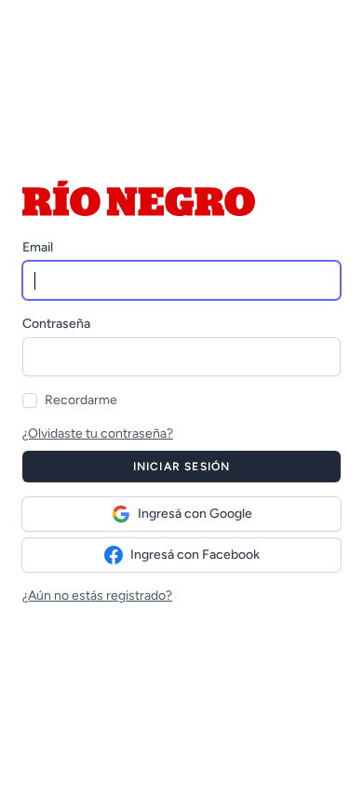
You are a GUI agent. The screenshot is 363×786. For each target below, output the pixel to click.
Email (37, 247)
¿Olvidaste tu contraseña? (97, 433)
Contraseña (56, 324)
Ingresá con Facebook (195, 554)
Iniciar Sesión (182, 466)
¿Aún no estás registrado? (97, 595)
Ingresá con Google (195, 514)
